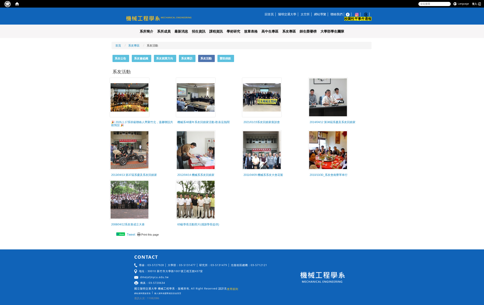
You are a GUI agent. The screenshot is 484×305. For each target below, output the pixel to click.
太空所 (305, 14)
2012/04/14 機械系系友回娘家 (195, 174)
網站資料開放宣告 (142, 293)
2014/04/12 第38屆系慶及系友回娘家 (332, 122)
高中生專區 (269, 31)
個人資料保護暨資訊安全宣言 (167, 293)
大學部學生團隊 (332, 31)
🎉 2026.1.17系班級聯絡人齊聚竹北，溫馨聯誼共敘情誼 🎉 (142, 123)
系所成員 (164, 31)
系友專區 (289, 31)
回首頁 (269, 14)
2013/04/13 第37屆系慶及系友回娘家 (134, 174)
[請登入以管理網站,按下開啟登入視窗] (7, 4)
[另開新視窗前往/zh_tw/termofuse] (182, 292)
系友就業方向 (164, 58)
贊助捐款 (225, 58)
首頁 (118, 45)
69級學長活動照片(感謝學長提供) (198, 224)
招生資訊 (199, 31)
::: (111, 57)
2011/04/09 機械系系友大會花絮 (263, 174)
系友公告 (120, 58)
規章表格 (251, 31)
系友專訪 (186, 58)
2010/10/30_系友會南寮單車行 (328, 174)
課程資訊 (216, 31)
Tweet (131, 234)
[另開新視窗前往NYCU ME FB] (349, 14)
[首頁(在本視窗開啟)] (17, 4)
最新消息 (181, 31)
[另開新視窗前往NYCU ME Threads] (368, 14)
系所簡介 (146, 31)
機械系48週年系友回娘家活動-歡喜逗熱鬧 (203, 122)
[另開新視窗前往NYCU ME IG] (358, 14)
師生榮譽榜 (308, 31)
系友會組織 (141, 58)
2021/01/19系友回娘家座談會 (262, 122)
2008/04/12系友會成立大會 (128, 224)
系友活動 (206, 58)
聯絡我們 (336, 14)
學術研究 (233, 31)
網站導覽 (320, 14)
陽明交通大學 (287, 14)
